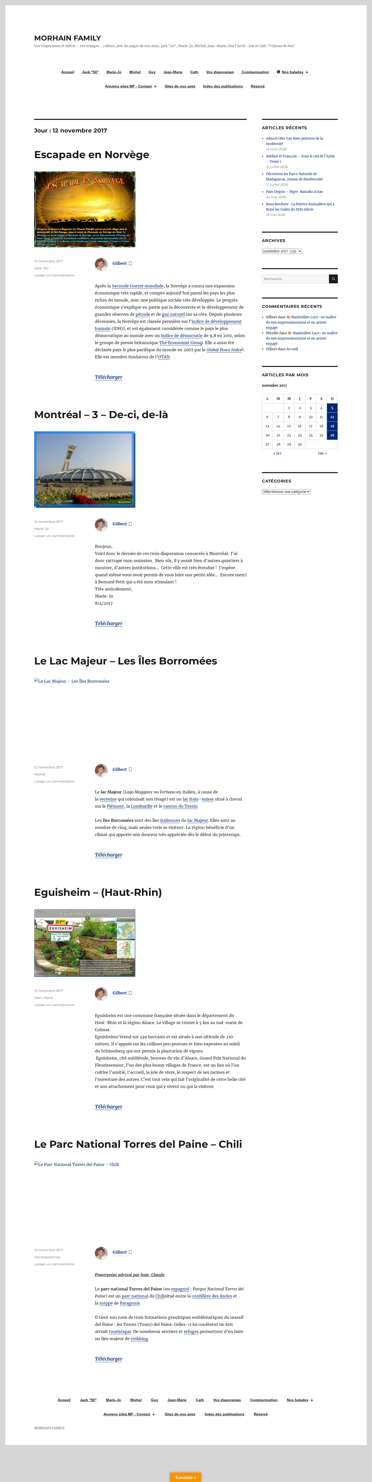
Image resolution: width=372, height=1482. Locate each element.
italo (193, 799)
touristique (120, 1331)
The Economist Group (181, 342)
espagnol (180, 1288)
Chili (159, 1296)
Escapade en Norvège (91, 154)
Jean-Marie (172, 72)
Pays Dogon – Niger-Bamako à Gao (294, 192)
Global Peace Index (224, 349)
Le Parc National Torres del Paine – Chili (138, 1144)
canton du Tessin (180, 806)
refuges (191, 1331)
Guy (152, 72)
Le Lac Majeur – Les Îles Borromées (125, 661)
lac (185, 799)
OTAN (164, 356)
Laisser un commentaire (54, 275)
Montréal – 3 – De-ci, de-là (101, 414)
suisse (208, 799)
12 (332, 417)
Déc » (322, 453)
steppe (106, 1303)
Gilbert (120, 263)
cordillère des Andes (212, 1296)
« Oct (277, 453)
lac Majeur (197, 820)
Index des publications (223, 86)
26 (332, 435)
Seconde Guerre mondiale (137, 285)
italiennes (170, 820)
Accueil (67, 72)
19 (332, 426)
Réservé (258, 86)
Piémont (115, 806)
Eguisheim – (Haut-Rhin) (98, 892)
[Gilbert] (105, 264)
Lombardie (142, 806)
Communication (255, 72)
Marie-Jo (114, 72)
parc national (135, 1296)
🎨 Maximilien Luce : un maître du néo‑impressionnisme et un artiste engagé (301, 322)
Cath (194, 72)
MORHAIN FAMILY (67, 38)
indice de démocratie (182, 335)
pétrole (143, 314)
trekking (139, 1338)
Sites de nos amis (180, 86)
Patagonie (130, 1303)
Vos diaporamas (220, 72)
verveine (108, 799)
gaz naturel (173, 314)
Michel (135, 72)
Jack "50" (90, 72)
